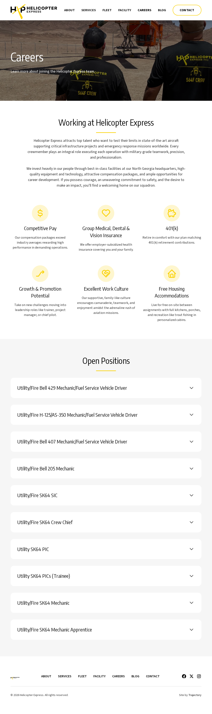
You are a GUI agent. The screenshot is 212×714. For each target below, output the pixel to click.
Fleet (107, 10)
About (69, 10)
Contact (187, 10)
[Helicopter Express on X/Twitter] (191, 676)
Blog (162, 10)
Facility (124, 10)
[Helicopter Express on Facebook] (184, 676)
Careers (144, 10)
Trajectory (194, 695)
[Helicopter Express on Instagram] (198, 676)
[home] (34, 10)
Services (88, 10)
